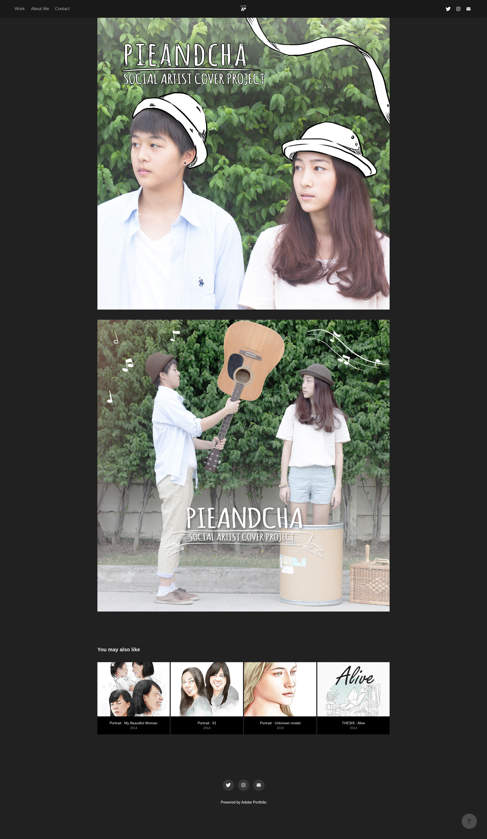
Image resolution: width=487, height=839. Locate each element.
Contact (62, 8)
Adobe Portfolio (253, 802)
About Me (40, 8)
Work (20, 8)
